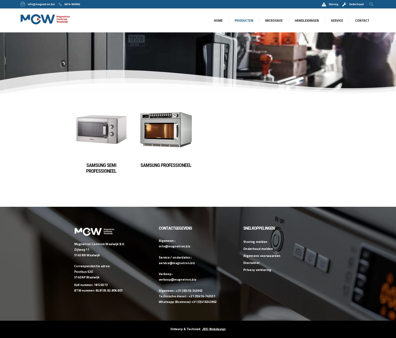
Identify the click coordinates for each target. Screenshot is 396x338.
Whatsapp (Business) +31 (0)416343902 (188, 301)
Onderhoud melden (258, 248)
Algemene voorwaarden (261, 255)
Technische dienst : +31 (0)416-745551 (187, 296)
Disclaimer (251, 262)
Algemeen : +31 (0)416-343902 (181, 290)
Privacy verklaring (257, 269)
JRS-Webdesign (214, 329)
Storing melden (255, 241)
